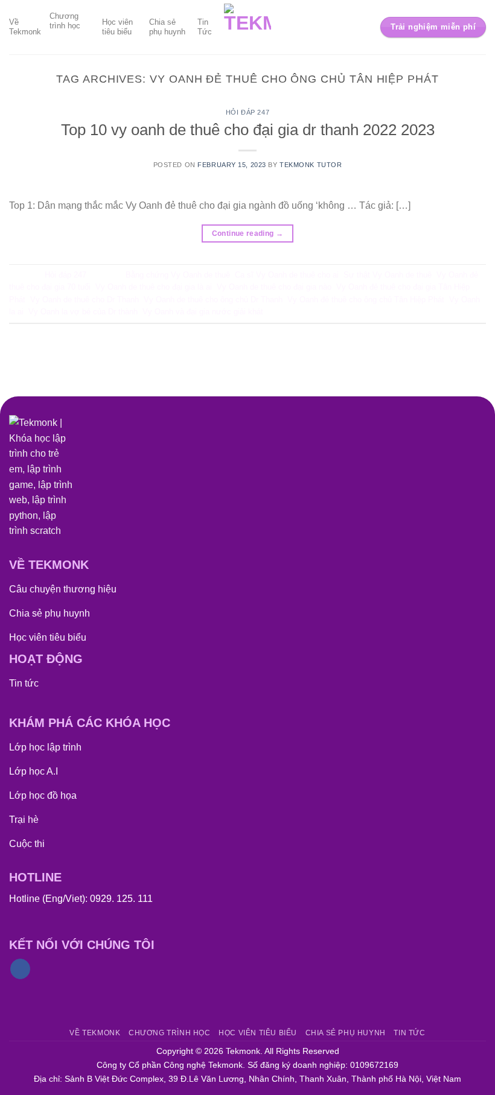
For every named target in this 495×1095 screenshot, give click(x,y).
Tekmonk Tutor (310, 164)
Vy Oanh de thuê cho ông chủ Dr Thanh (213, 299)
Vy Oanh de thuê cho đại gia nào (274, 286)
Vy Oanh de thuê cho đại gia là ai (153, 286)
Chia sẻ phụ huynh (167, 26)
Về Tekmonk (25, 26)
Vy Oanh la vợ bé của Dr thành (83, 311)
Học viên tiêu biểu (117, 26)
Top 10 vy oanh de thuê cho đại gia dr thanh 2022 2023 (248, 129)
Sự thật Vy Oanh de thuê (387, 274)
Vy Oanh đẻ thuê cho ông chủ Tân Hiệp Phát (365, 299)
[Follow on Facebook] (20, 969)
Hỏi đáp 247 (247, 112)
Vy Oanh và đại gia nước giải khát (202, 311)
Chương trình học (65, 20)
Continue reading (248, 233)
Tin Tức (204, 26)
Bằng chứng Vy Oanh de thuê (178, 274)
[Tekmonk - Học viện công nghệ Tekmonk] (248, 27)
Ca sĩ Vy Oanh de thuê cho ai (287, 274)
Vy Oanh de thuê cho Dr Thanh (84, 299)
